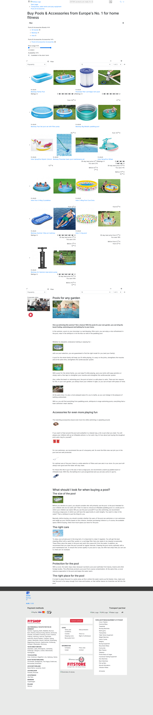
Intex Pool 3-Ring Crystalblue (41, 200)
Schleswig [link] (52, 642)
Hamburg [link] (36, 636)
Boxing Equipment (104, 643)
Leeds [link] (36, 648)
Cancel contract (76, 621)
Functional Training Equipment (108, 656)
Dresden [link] (29, 634)
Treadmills (102, 626)
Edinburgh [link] (30, 650)
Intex (33, 35)
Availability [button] (32, 53)
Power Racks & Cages (105, 654)
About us (81, 633)
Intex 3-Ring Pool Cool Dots (85, 200)
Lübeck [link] (29, 640)
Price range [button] (32, 46)
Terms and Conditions (68, 630)
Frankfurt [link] (53, 634)
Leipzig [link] (51, 638)
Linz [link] (45, 657)
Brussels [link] (35, 672)
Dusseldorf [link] (36, 634)
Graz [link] (28, 657)
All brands (35, 30)
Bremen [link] (48, 632)
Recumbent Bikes (104, 646)
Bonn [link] (28, 632)
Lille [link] (28, 677)
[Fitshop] (36, 1)
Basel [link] (29, 668)
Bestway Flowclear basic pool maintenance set (68, 159)
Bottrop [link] (33, 632)
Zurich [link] (44, 668)
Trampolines (102, 633)
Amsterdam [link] (30, 661)
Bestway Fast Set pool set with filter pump (45, 126)
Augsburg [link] (36, 631)
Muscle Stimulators (104, 665)
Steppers (101, 652)
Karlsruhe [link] (30, 638)
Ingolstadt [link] (48, 636)
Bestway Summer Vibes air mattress (43, 233)
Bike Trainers (103, 650)
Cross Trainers (103, 622)
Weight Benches (104, 637)
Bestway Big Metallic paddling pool (87, 126)
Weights (101, 641)
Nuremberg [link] (53, 640)
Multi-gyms (102, 630)
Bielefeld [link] (45, 631)
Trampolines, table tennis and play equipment (46, 6)
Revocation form (70, 638)
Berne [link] (33, 668)
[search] (110, 1)
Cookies (67, 633)
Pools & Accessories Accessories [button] (39, 39)
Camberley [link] (49, 648)
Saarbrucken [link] (44, 642)
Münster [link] (46, 640)
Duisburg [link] (43, 634)
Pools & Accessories (37, 9)
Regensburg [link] (31, 642)
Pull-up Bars (102, 663)
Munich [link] (41, 640)
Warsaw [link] (29, 686)
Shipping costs (69, 636)
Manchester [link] (48, 650)
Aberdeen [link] (30, 648)
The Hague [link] (46, 661)
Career (67, 650)
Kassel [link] (36, 638)
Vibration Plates (103, 667)
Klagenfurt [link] (41, 657)
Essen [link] (48, 634)
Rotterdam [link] (38, 663)
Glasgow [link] (36, 650)
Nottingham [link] (31, 652)
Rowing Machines (104, 628)
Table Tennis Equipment (106, 635)
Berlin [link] (40, 631)
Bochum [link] (51, 631)
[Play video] (30, 315)
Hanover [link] (41, 636)
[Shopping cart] (124, 1)
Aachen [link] (29, 631)
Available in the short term (40, 55)
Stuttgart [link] (30, 644)
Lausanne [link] (38, 668)
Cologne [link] (46, 638)
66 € (32, 50)
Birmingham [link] (41, 648)
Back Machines (103, 661)
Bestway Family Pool (38, 92)
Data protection (83, 629)
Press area (82, 647)
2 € (29, 50)
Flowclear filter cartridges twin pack (88, 92)
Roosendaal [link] (30, 663)
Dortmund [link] (54, 632)
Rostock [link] (37, 642)
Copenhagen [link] (31, 681)
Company (67, 647)
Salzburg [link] (50, 657)
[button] (124, 64)
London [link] (42, 650)
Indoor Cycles (103, 639)
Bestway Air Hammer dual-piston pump (44, 272)
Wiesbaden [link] (36, 644)
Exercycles (102, 648)
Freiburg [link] (29, 636)
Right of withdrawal (85, 636)
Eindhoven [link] (53, 661)
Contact (81, 650)
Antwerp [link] (29, 672)
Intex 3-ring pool (81, 233)
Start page (34, 4)
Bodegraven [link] (38, 661)
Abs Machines (103, 659)
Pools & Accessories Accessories (43, 42)
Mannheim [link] (35, 640)
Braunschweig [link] (40, 632)
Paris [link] (31, 677)
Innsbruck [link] (34, 657)
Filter (52, 61)
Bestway (34, 33)
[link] (34, 612)
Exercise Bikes (103, 624)
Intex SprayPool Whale (105, 159)
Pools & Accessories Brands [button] (37, 27)
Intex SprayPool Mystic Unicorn (41, 159)
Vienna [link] (55, 657)
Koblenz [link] (40, 638)
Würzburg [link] (44, 644)
